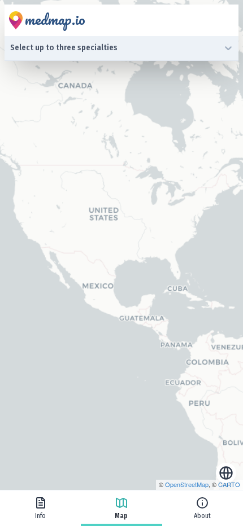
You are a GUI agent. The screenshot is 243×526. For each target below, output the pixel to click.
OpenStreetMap (187, 484)
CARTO (229, 484)
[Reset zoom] (226, 473)
